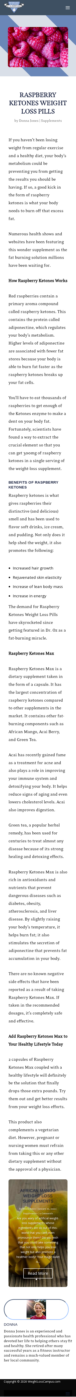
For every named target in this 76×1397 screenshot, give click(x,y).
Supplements (51, 121)
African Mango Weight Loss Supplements (38, 1195)
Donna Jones (29, 121)
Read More (38, 1273)
